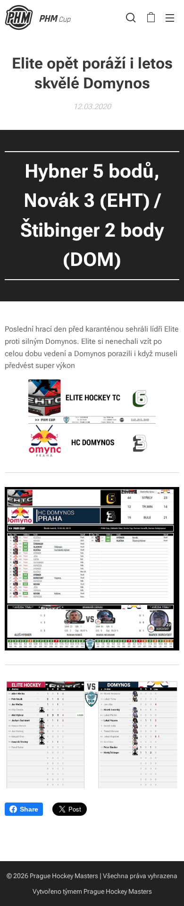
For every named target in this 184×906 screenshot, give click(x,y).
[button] (131, 17)
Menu (169, 17)
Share (29, 809)
